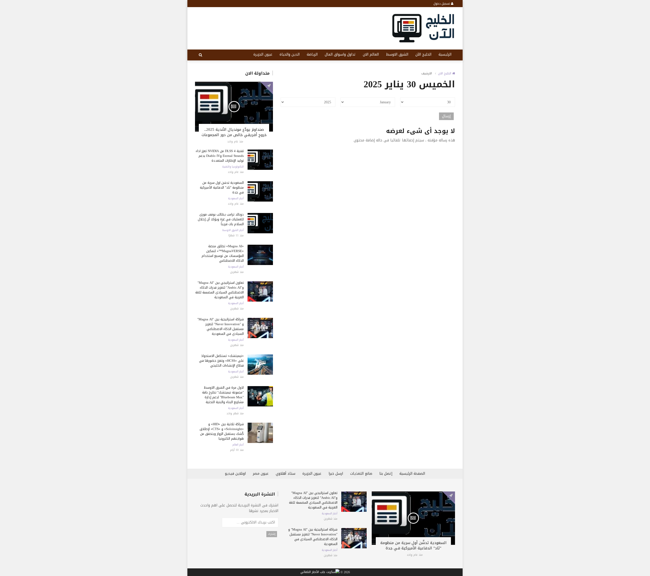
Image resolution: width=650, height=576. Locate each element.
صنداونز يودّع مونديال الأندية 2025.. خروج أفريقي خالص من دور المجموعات (234, 132)
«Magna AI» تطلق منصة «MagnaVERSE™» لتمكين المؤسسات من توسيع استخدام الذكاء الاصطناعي (223, 253)
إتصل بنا (385, 473)
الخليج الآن (423, 54)
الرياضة (312, 54)
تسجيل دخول (442, 3)
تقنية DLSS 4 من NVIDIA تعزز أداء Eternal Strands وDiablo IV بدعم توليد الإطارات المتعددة (220, 156)
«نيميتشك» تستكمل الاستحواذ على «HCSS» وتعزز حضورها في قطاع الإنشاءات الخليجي (221, 361)
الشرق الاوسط (397, 54)
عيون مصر (261, 473)
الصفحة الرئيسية (412, 473)
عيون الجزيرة (262, 54)
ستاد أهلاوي (285, 473)
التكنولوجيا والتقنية (233, 167)
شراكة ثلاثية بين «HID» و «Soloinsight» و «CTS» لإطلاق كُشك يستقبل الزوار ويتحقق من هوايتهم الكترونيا (222, 431)
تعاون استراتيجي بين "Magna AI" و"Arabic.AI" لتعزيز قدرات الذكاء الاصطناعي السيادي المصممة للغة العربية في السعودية (219, 289)
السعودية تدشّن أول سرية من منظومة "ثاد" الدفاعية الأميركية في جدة (222, 187)
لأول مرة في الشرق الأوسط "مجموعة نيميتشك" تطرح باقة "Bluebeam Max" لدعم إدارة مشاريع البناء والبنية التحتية (223, 394)
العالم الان (371, 54)
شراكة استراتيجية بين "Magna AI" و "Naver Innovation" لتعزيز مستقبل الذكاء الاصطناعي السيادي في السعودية (220, 326)
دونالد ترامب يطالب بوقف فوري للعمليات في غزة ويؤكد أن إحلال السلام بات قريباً (221, 219)
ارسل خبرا (336, 473)
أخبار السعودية (236, 198)
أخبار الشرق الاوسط (233, 230)
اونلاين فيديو (235, 473)
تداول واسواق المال (340, 54)
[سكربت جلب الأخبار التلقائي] (319, 572)
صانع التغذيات (361, 473)
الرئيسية (444, 54)
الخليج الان (445, 73)
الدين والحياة (290, 54)
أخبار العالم (238, 444)
